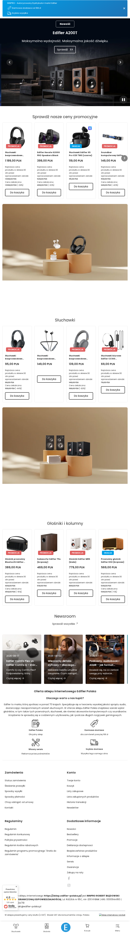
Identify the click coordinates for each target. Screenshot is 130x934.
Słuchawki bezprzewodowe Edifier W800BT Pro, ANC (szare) (79, 357)
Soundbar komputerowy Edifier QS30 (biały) (112, 154)
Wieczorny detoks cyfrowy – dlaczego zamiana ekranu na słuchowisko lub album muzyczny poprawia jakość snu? (63, 663)
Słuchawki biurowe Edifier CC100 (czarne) (111, 357)
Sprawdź (62, 49)
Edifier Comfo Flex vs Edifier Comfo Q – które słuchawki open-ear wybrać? (21, 663)
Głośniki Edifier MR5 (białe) (79, 560)
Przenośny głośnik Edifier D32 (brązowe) (112, 560)
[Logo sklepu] (66, 927)
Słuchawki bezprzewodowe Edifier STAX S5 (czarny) (13, 154)
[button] (9, 62)
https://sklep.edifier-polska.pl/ (63, 895)
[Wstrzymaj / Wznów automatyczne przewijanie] (123, 100)
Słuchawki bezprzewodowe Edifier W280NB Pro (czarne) (47, 357)
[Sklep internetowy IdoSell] (112, 914)
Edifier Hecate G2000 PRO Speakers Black (48, 154)
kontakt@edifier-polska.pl (27, 906)
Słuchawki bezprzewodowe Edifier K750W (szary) (16, 357)
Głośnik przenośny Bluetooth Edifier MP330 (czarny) (15, 561)
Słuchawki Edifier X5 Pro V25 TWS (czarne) (80, 154)
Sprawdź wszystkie (62, 302)
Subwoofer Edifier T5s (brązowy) (49, 560)
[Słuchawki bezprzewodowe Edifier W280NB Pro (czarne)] (49, 341)
